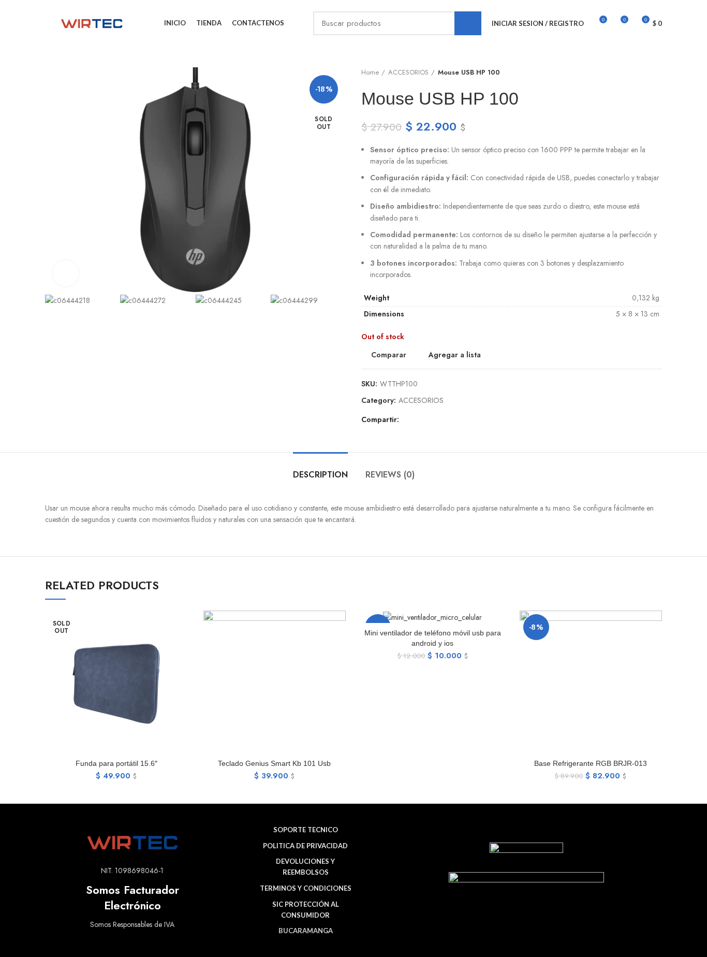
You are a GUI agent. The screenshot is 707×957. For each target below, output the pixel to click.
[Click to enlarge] (66, 273)
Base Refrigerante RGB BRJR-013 (590, 763)
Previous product (636, 72)
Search (467, 23)
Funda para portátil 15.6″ (116, 763)
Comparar (388, 354)
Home (370, 72)
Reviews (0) (390, 475)
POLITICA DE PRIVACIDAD (305, 846)
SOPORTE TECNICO (305, 829)
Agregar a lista (455, 354)
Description (320, 475)
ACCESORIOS (408, 72)
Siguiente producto (657, 72)
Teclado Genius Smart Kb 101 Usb (274, 763)
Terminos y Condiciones (305, 888)
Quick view (180, 650)
